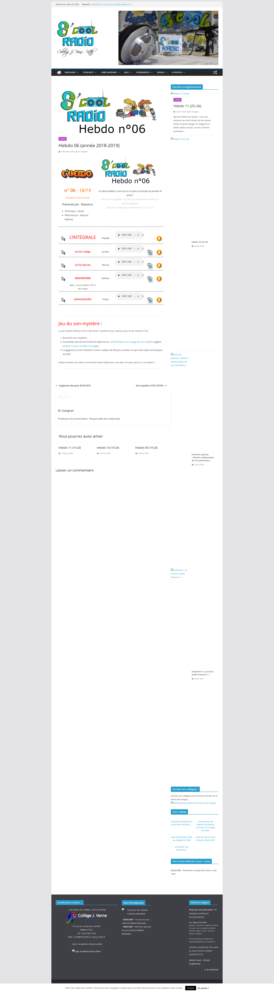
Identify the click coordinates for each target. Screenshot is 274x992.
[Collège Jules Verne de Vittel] (87, 913)
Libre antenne (109, 72)
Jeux (126, 72)
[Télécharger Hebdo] (159, 238)
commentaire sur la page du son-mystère (131, 341)
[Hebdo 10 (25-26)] (180, 244)
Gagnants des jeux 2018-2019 (75, 385)
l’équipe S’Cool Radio (199, 922)
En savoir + (203, 987)
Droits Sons (195, 960)
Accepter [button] (190, 988)
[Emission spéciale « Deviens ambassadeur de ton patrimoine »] (180, 460)
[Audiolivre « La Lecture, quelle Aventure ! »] (180, 675)
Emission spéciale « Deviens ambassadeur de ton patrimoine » (203, 457)
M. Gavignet (83, 151)
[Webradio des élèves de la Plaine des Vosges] (193, 803)
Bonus (160, 72)
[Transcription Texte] (150, 251)
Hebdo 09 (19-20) (146, 448)
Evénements (143, 72)
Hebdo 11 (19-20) (70, 448)
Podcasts (88, 72)
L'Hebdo (63, 139)
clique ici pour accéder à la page (81, 345)
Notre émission (138, 923)
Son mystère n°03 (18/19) (149, 385)
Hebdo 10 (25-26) (200, 242)
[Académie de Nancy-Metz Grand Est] (86, 951)
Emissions (70, 72)
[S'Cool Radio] (59, 72)
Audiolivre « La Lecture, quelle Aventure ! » (112, 4)
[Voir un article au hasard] (214, 72)
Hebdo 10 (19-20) (108, 448)
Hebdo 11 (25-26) (187, 105)
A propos (177, 72)
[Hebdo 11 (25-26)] (194, 93)
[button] (77, 72)
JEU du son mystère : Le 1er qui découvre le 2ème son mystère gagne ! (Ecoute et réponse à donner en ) (130, 203)
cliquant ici (147, 207)
